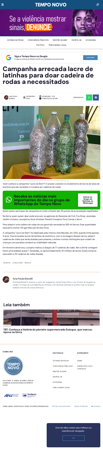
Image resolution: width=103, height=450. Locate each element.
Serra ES (28, 263)
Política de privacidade (61, 406)
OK (73, 438)
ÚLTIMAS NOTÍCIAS (61, 361)
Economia (57, 382)
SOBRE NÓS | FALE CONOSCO (85, 367)
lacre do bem (17, 263)
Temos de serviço (81, 406)
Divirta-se (57, 377)
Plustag (97, 406)
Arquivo (7, 325)
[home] (50, 4)
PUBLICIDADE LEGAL (61, 387)
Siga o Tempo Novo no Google (30, 56)
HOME (79, 361)
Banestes (6, 263)
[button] (89, 97)
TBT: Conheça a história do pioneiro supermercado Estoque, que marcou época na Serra (47, 331)
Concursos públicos (63, 366)
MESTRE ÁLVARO (60, 371)
